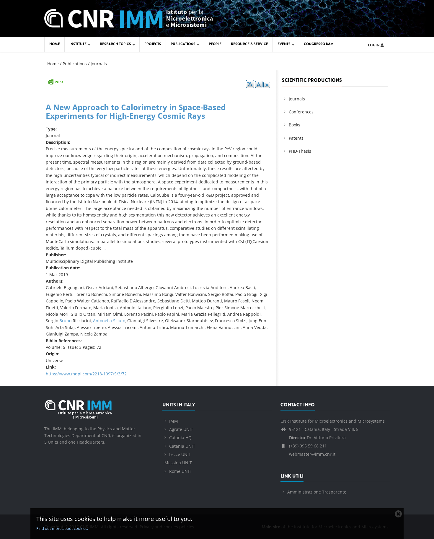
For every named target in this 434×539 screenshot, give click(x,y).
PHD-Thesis (300, 151)
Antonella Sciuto (109, 320)
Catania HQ (180, 437)
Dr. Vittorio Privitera (317, 437)
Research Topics (116, 44)
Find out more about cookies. (62, 528)
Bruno (65, 320)
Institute (78, 44)
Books (294, 125)
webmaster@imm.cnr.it (311, 454)
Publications (183, 44)
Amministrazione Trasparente (316, 492)
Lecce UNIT (180, 454)
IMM (173, 421)
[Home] (128, 18)
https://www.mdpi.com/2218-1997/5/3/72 (86, 374)
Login (374, 45)
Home (54, 44)
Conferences (301, 112)
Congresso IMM (319, 44)
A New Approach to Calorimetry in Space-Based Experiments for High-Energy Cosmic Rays (136, 111)
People (215, 44)
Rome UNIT (180, 471)
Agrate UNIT (181, 429)
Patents (296, 138)
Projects (152, 44)
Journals (99, 63)
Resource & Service (249, 44)
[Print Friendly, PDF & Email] (55, 81)
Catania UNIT (182, 446)
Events (284, 44)
